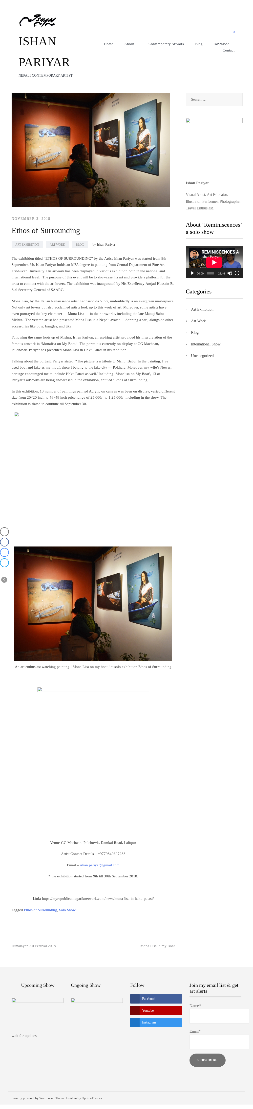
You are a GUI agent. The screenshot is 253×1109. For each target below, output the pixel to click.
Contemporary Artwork (166, 44)
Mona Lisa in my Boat (157, 946)
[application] (214, 262)
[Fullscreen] (236, 273)
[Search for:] (214, 99)
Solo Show (67, 910)
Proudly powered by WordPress (32, 1098)
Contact (228, 50)
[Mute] (229, 273)
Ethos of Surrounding (40, 910)
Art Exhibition (27, 244)
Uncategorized (202, 356)
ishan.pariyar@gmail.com (100, 865)
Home (108, 44)
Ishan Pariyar (106, 244)
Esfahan (71, 1098)
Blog (199, 44)
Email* (195, 1031)
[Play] (192, 273)
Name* (195, 1006)
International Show (206, 344)
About (129, 44)
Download (221, 44)
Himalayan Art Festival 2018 (34, 946)
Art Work (57, 244)
